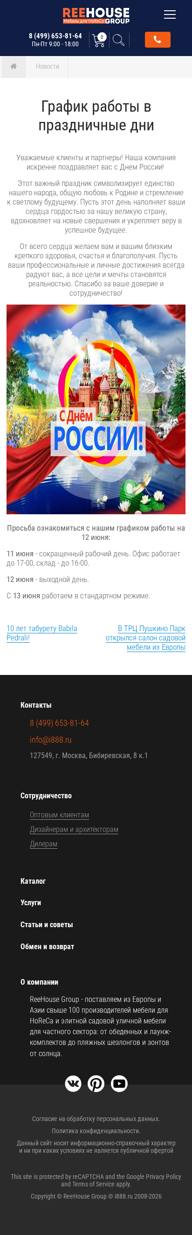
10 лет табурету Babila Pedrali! (42, 633)
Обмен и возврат (47, 946)
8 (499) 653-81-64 (55, 40)
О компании (39, 982)
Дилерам (43, 843)
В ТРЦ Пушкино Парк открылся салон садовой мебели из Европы (145, 638)
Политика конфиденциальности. (96, 1131)
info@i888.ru (51, 740)
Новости (47, 66)
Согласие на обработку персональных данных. (96, 1118)
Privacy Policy (163, 1176)
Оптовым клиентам (59, 814)
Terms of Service (93, 1184)
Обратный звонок (158, 40)
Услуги (31, 902)
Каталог (33, 881)
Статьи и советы (47, 924)
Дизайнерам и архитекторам (74, 829)
